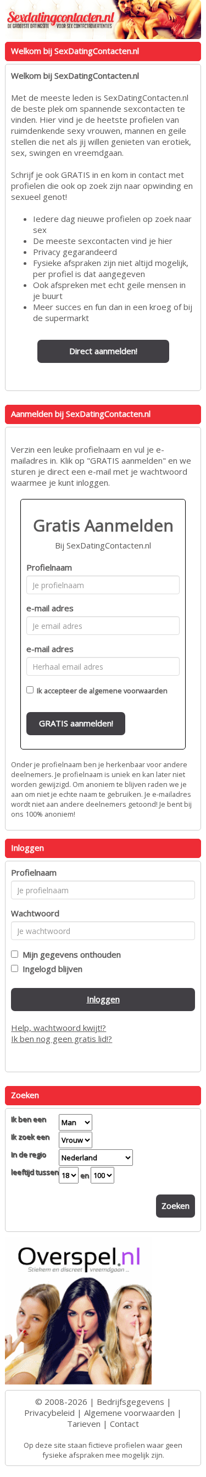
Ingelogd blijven (50, 968)
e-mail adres (50, 607)
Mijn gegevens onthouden (69, 954)
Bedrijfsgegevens (130, 1401)
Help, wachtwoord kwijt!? (58, 1027)
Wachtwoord (35, 913)
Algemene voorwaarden (129, 1412)
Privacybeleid (49, 1412)
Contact (124, 1423)
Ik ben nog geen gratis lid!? (61, 1038)
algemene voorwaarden (128, 691)
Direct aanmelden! (103, 350)
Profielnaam (49, 567)
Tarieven (84, 1423)
